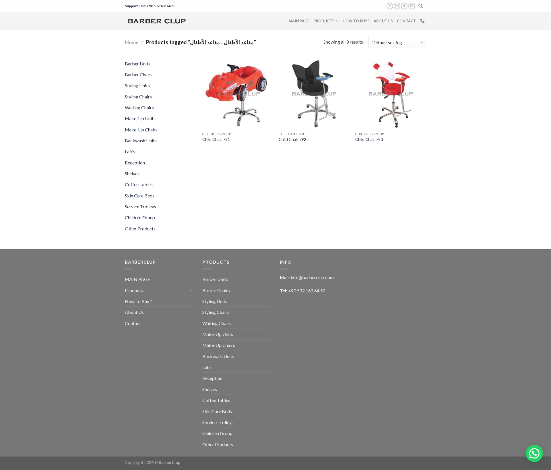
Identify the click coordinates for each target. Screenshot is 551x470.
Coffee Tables (139, 184)
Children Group (140, 217)
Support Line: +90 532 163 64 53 (150, 6)
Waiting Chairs (139, 107)
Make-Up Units (140, 118)
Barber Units (137, 63)
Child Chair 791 (216, 139)
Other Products (140, 228)
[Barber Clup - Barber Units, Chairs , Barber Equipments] (157, 21)
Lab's (130, 151)
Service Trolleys (140, 206)
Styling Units (137, 85)
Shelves (132, 173)
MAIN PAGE (299, 21)
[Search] (420, 6)
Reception (135, 162)
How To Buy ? (356, 21)
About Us (383, 21)
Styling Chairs (138, 96)
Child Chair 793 (369, 139)
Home (132, 42)
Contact (406, 21)
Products (324, 21)
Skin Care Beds (139, 195)
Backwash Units (141, 140)
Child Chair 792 (292, 139)
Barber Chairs (138, 74)
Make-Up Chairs (141, 129)
